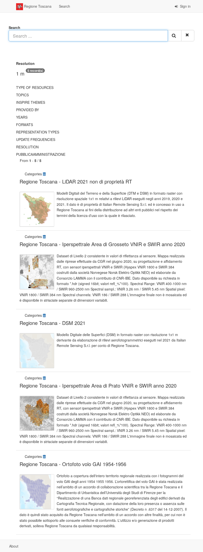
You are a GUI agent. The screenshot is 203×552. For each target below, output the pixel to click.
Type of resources (34, 87)
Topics (22, 94)
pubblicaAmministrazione (40, 154)
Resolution (27, 146)
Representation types (37, 132)
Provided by (27, 109)
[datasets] (45, 173)
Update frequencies (35, 139)
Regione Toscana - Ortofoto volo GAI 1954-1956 (73, 464)
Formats (24, 124)
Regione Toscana (37, 6)
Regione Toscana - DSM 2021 (52, 322)
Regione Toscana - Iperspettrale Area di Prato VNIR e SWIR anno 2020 (98, 385)
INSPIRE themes (30, 102)
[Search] (174, 35)
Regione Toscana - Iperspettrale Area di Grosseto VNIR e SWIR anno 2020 (102, 244)
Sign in (185, 6)
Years (21, 117)
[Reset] (187, 35)
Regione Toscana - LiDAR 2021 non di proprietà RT (76, 181)
